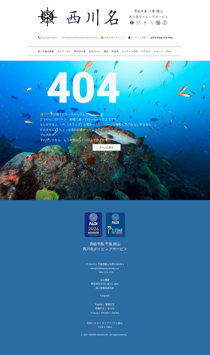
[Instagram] (138, 22)
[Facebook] (145, 22)
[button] (115, 51)
